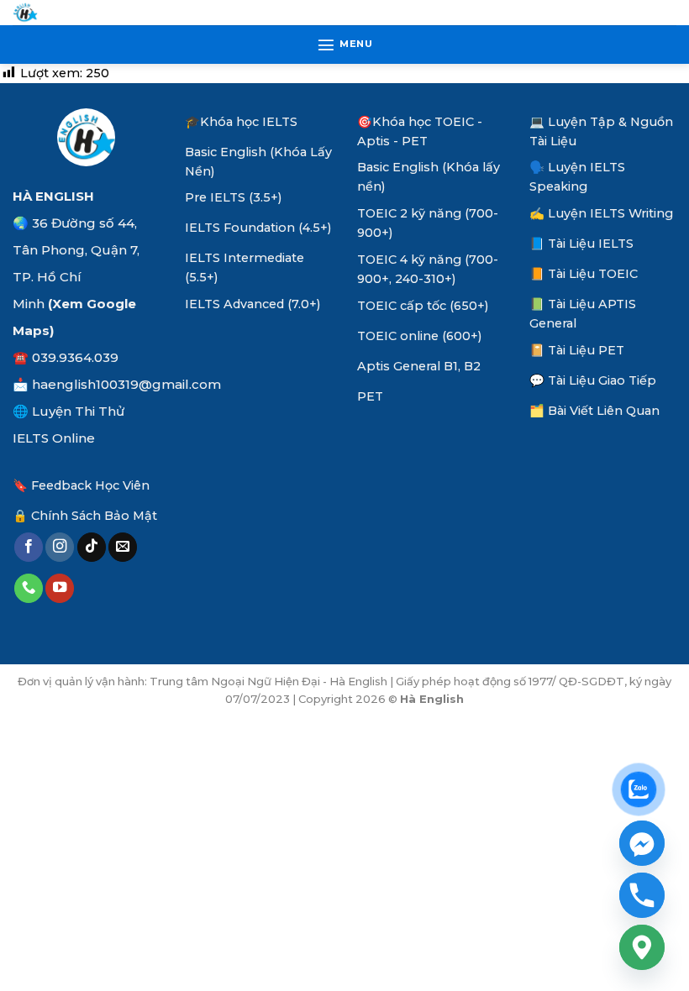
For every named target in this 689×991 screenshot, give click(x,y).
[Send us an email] (122, 547)
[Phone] (642, 895)
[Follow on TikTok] (91, 547)
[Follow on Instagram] (59, 547)
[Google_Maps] (642, 947)
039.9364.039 (75, 357)
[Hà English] (25, 13)
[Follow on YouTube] (59, 588)
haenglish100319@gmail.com (126, 384)
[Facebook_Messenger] (642, 843)
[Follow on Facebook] (28, 547)
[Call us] (28, 588)
